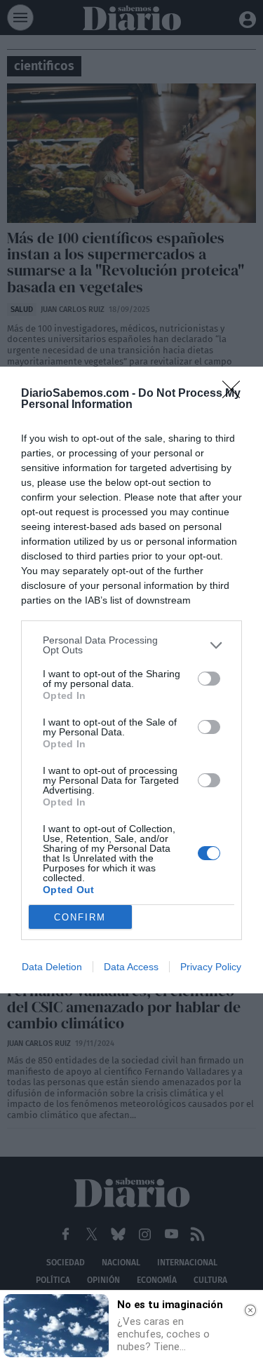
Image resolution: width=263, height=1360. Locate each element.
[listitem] (131, 645)
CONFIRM (80, 917)
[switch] (209, 679)
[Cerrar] (250, 1310)
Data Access (131, 966)
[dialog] (131, 680)
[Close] (235, 394)
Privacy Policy (210, 966)
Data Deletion (52, 966)
